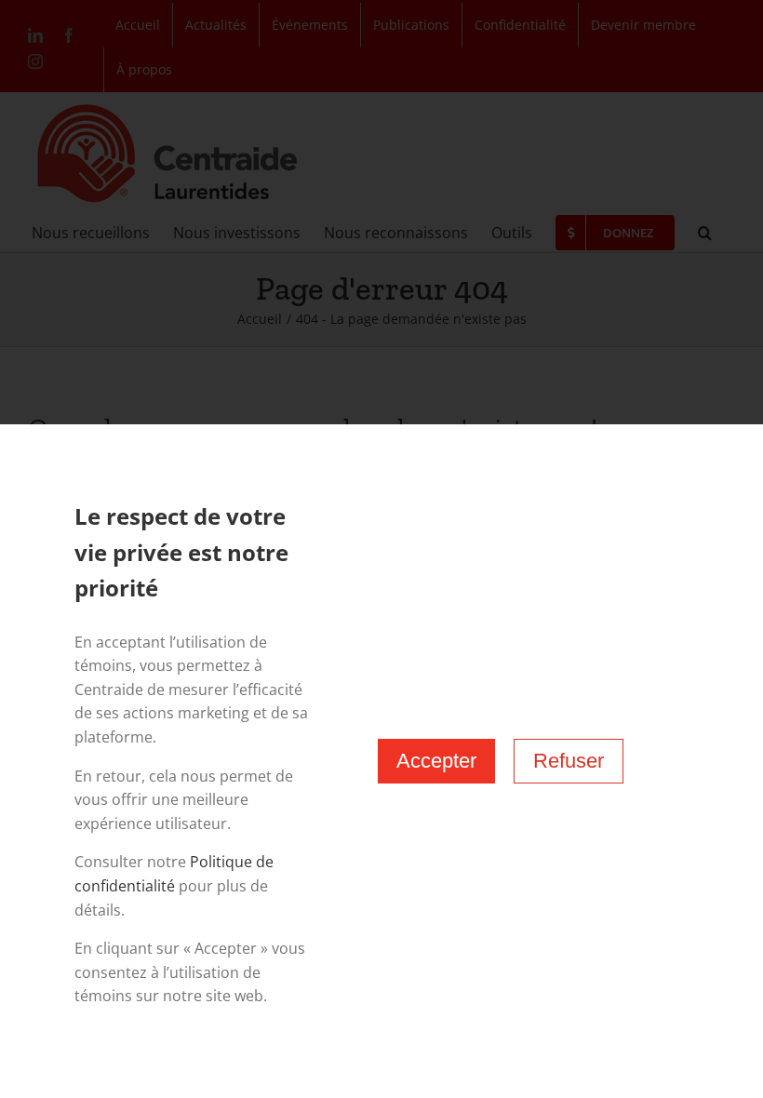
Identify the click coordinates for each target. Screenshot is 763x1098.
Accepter (436, 760)
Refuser (568, 760)
